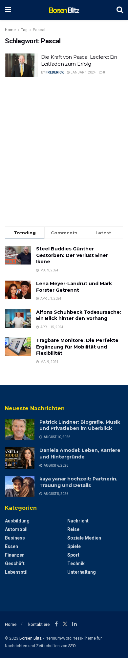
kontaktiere (39, 624)
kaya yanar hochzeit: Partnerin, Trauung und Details (78, 482)
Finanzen (15, 555)
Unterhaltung (81, 572)
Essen (11, 546)
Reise (73, 529)
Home (10, 30)
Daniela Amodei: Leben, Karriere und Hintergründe (79, 453)
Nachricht (78, 520)
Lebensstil (16, 572)
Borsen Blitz (30, 638)
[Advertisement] (64, 153)
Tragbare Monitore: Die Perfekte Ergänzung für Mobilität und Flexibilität (77, 346)
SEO (71, 646)
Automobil (16, 529)
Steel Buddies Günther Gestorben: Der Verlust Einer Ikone (72, 255)
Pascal (39, 30)
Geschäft (15, 563)
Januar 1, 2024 (83, 72)
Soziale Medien (84, 538)
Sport (73, 555)
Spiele (74, 546)
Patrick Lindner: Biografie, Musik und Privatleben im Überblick (79, 425)
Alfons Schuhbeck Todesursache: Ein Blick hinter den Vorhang (78, 315)
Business (15, 538)
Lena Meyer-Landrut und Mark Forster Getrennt (74, 287)
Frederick (55, 72)
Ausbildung (17, 520)
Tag (24, 30)
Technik (76, 563)
